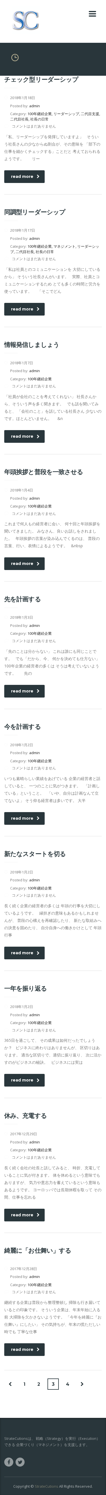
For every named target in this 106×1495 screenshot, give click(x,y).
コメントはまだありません (33, 126)
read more (22, 176)
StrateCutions (46, 1486)
